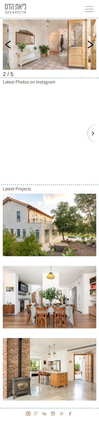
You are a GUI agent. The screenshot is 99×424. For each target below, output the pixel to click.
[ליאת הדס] (15, 8)
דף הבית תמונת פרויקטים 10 (49, 44)
